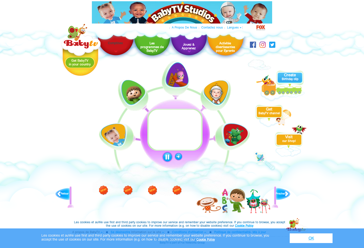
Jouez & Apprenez (189, 46)
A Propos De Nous (184, 27)
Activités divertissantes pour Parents (225, 47)
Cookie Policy (244, 225)
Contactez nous (212, 27)
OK (311, 238)
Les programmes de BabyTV (152, 47)
